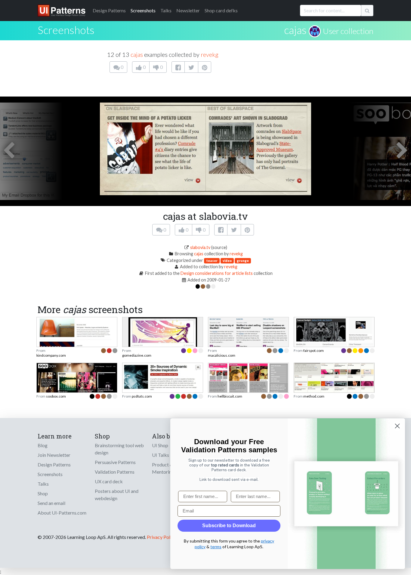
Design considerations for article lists (217, 273)
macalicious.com (221, 355)
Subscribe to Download (229, 525)
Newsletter (188, 10)
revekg (209, 54)
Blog (43, 445)
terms (215, 546)
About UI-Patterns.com (62, 512)
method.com (313, 396)
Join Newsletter (54, 455)
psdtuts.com (142, 396)
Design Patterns (54, 464)
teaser (212, 261)
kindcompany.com (51, 355)
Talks (166, 10)
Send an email (51, 503)
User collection (348, 31)
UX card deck (109, 481)
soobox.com (56, 396)
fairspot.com (313, 350)
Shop (43, 493)
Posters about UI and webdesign (116, 494)
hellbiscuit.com (230, 396)
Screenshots (143, 10)
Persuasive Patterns (115, 462)
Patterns (109, 10)
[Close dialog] (397, 426)
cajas (295, 29)
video (227, 261)
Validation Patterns (114, 472)
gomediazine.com (136, 355)
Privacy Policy (161, 537)
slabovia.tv (200, 247)
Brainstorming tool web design (119, 448)
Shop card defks (221, 10)
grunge (243, 261)
